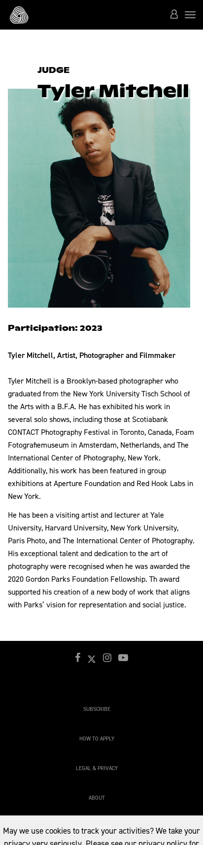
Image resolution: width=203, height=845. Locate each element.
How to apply (96, 738)
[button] (173, 15)
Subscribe (96, 709)
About (97, 798)
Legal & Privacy (97, 768)
